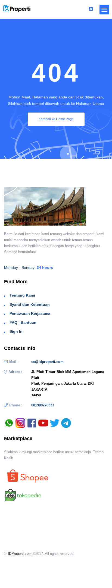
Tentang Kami (22, 295)
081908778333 (42, 405)
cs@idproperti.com (47, 362)
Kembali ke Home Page (56, 119)
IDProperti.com (20, 554)
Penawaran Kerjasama (30, 313)
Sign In (16, 331)
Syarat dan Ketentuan (30, 304)
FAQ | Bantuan (23, 322)
